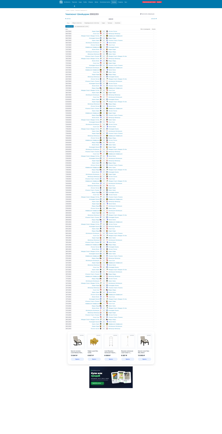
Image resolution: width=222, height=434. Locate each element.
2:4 (104, 65)
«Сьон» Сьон (96, 33)
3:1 (104, 192)
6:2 (104, 51)
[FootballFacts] (61, 2)
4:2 (104, 110)
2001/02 (68, 18)
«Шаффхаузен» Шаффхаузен (115, 35)
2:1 (103, 33)
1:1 (103, 42)
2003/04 (153, 18)
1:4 (104, 274)
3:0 (104, 58)
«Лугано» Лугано (112, 31)
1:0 (104, 45)
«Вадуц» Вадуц (112, 38)
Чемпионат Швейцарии (77, 14)
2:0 (104, 79)
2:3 (104, 163)
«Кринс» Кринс (95, 40)
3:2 (104, 126)
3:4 (104, 124)
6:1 (103, 70)
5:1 (103, 92)
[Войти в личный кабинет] (74, 6)
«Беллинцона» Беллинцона (92, 42)
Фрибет (159, 2)
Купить (77, 359)
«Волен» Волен (112, 42)
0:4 (104, 140)
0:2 (104, 31)
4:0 (104, 99)
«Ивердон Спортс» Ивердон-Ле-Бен (90, 35)
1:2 (103, 35)
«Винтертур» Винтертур (114, 33)
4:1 (104, 40)
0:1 (104, 81)
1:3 (104, 104)
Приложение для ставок (149, 2)
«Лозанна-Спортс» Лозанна (115, 40)
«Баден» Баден (95, 31)
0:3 (104, 151)
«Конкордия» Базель (94, 38)
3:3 (104, 38)
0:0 (104, 60)
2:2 (104, 54)
